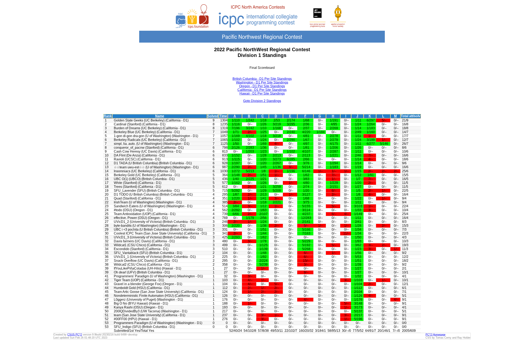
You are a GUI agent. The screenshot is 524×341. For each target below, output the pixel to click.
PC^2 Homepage (435, 334)
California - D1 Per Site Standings (262, 90)
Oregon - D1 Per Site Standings (262, 86)
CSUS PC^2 (74, 334)
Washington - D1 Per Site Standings (262, 82)
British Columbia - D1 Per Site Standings (262, 78)
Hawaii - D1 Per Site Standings (262, 93)
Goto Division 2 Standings (262, 101)
